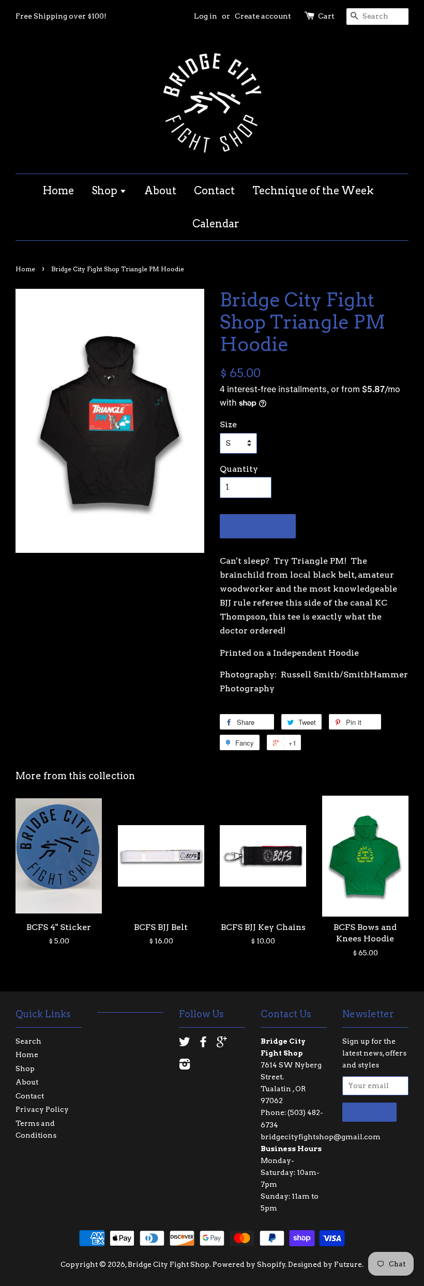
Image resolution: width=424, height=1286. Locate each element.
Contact (214, 190)
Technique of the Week (313, 190)
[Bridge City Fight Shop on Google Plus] (222, 1044)
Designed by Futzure (325, 1264)
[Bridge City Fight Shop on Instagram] (184, 1066)
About (160, 190)
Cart (326, 16)
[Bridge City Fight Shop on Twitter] (184, 1044)
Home (58, 190)
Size (228, 424)
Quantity (239, 469)
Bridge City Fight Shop (168, 1264)
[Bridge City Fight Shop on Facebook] (203, 1044)
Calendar (215, 224)
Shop (105, 190)
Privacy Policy (42, 1109)
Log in (205, 16)
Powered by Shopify (249, 1264)
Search (28, 1041)
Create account (263, 16)
